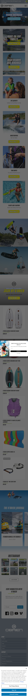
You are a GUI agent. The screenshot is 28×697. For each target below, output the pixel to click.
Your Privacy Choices (14, 686)
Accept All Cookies (14, 694)
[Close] (26, 668)
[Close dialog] (27, 341)
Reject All (14, 690)
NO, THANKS (18, 353)
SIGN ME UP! (19, 351)
